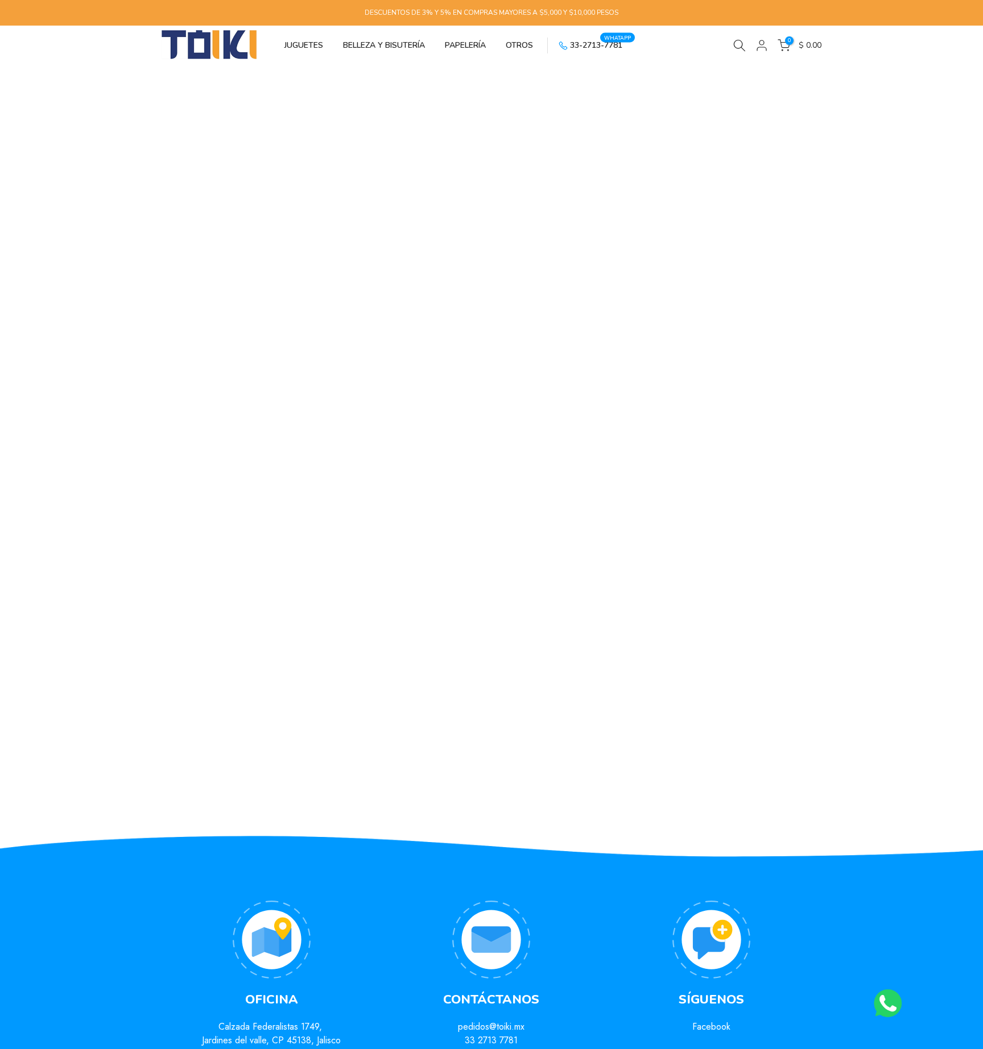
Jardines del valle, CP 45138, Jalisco (271, 1040)
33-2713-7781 (600, 44)
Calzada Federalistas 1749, (271, 1026)
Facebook (711, 1026)
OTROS (519, 45)
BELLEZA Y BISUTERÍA (384, 45)
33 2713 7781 (491, 1040)
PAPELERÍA (465, 45)
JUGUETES (303, 45)
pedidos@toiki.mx (491, 1026)
